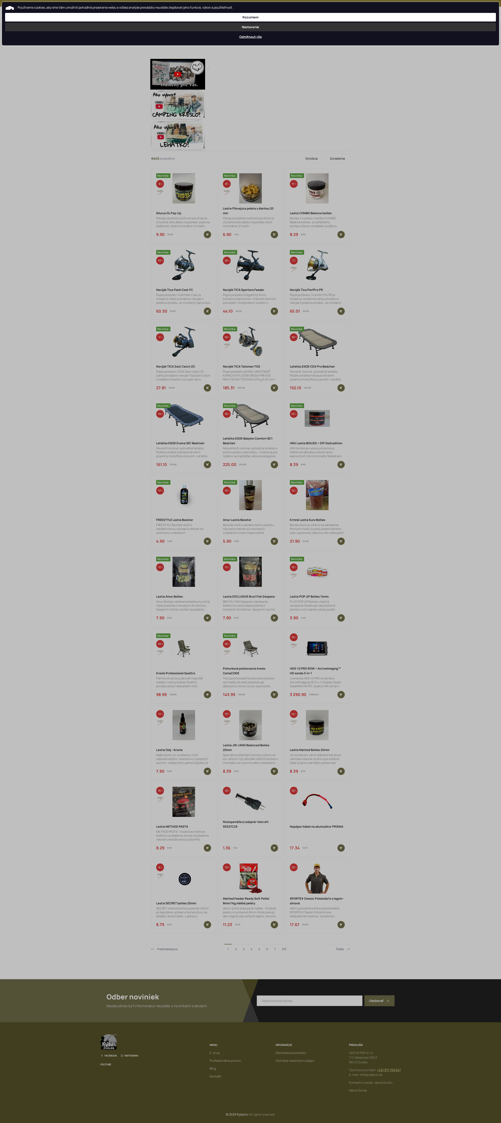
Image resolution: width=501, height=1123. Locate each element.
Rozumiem (250, 17)
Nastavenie (250, 27)
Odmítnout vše (250, 37)
